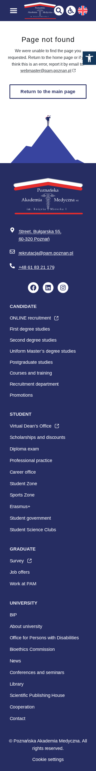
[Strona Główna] (40, 10)
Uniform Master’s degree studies (43, 351)
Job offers (20, 572)
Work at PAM (23, 583)
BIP (13, 614)
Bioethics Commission (32, 649)
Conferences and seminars (37, 672)
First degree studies (30, 329)
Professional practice (31, 460)
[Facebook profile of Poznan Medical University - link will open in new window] (33, 287)
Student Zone (23, 483)
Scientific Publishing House (37, 695)
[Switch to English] (82, 10)
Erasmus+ (20, 506)
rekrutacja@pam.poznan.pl (46, 253)
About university (26, 626)
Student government (30, 518)
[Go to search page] (59, 10)
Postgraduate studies (31, 362)
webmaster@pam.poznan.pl (45, 70)
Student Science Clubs (33, 529)
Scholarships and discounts (38, 437)
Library (17, 684)
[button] (89, 58)
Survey (17, 562)
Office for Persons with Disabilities (44, 637)
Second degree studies (33, 340)
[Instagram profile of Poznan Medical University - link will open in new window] (63, 287)
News (15, 660)
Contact (18, 718)
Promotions (21, 395)
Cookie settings (47, 759)
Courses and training (31, 373)
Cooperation (22, 707)
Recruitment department (34, 384)
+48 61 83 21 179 (37, 267)
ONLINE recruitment (30, 319)
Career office (23, 472)
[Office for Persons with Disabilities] (71, 10)
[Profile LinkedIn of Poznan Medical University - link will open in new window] (48, 287)
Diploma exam (24, 448)
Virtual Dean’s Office (30, 427)
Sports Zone (22, 495)
